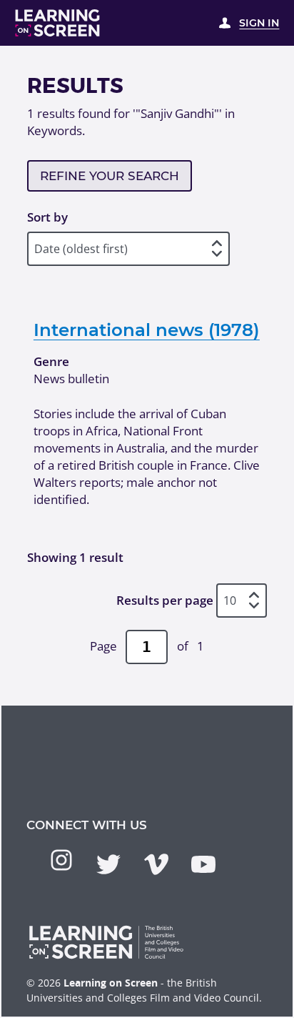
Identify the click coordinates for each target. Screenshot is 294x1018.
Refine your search (109, 176)
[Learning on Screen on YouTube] (203, 864)
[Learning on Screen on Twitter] (108, 864)
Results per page (164, 600)
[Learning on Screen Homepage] (58, 23)
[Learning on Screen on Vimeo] (156, 864)
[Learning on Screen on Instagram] (61, 860)
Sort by (47, 217)
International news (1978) (147, 329)
